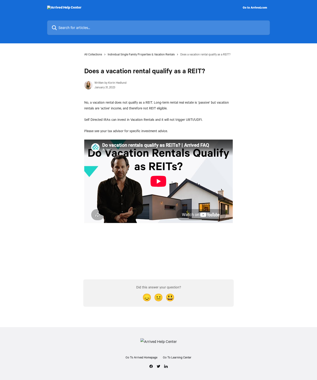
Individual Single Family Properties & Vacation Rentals (141, 54)
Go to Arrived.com (255, 7)
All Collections (93, 54)
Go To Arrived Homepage (141, 357)
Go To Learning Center (177, 357)
